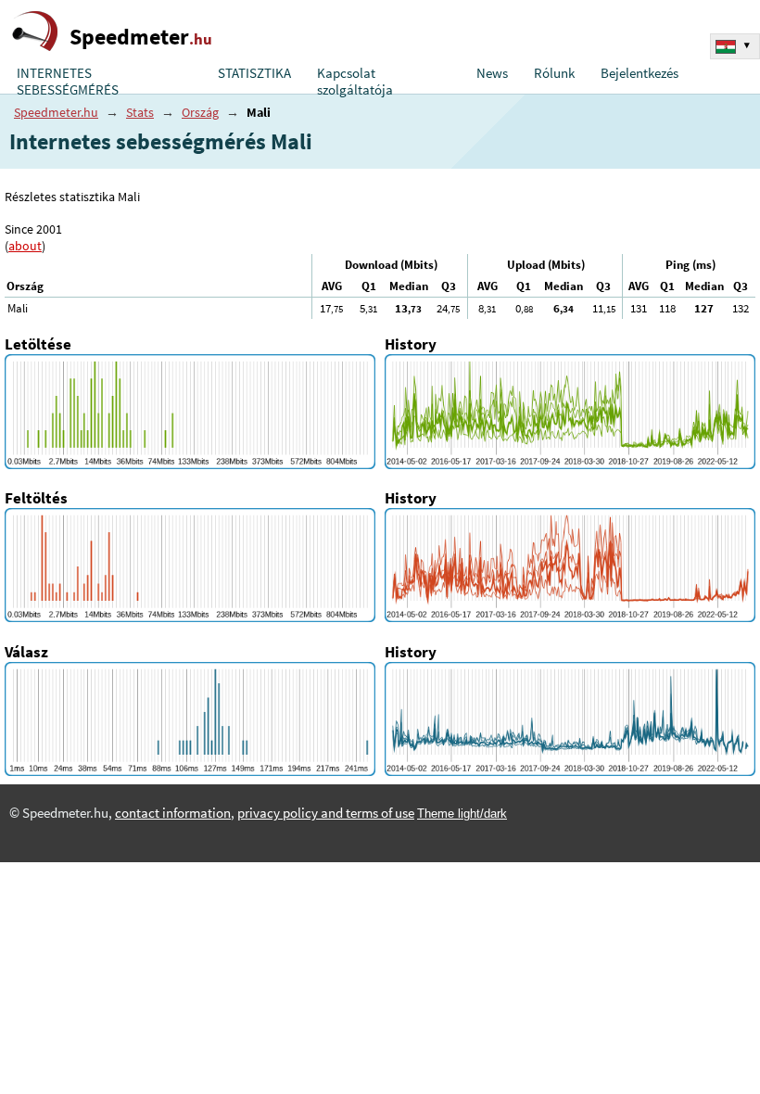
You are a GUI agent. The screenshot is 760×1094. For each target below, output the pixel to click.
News (492, 73)
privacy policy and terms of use (325, 813)
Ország (200, 112)
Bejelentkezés (639, 73)
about (25, 245)
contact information (173, 813)
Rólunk (554, 73)
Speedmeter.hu (56, 112)
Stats (140, 112)
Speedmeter (141, 36)
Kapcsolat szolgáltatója (355, 81)
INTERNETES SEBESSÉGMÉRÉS (68, 81)
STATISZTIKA (254, 73)
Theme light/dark (462, 813)
